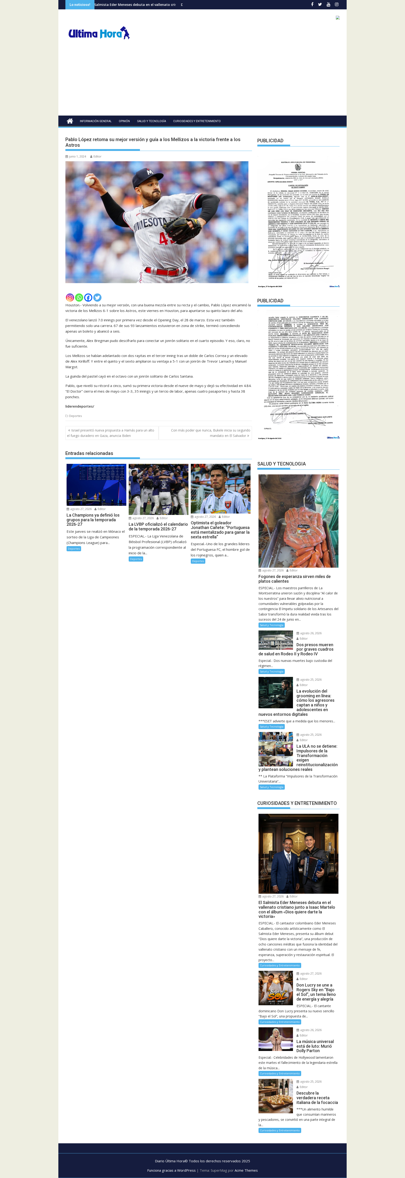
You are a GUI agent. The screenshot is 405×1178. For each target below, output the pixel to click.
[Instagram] (70, 297)
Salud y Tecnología (151, 121)
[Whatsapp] (79, 297)
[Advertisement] (202, 80)
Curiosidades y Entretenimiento (197, 121)
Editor (97, 156)
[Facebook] (88, 297)
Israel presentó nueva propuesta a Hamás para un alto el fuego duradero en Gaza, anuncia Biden (110, 433)
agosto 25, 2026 (311, 680)
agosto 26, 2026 (311, 633)
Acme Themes (246, 1170)
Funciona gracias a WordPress (171, 1170)
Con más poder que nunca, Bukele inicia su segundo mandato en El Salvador (210, 433)
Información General (96, 121)
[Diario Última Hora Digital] (70, 120)
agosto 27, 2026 (81, 509)
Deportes (75, 416)
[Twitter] (97, 297)
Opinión (124, 121)
